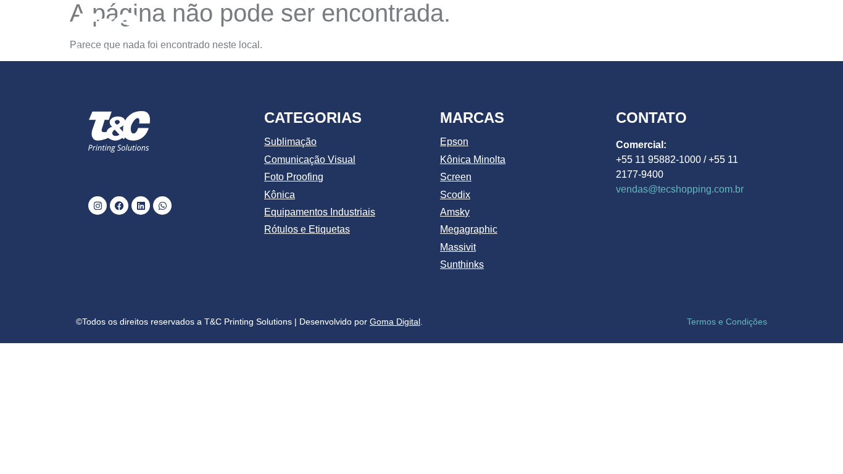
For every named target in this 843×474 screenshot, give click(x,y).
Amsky (455, 212)
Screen (455, 177)
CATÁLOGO (429, 26)
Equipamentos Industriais (319, 212)
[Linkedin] (140, 205)
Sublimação (290, 141)
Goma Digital (395, 321)
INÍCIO (269, 26)
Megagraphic (468, 229)
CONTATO (731, 26)
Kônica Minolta (472, 159)
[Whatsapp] (162, 205)
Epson (454, 141)
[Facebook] (119, 205)
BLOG (669, 26)
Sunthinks (462, 264)
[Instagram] (97, 205)
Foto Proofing (293, 177)
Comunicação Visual (309, 159)
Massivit (458, 247)
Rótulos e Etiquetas (307, 229)
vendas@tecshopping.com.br (680, 189)
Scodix (455, 194)
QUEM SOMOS (343, 26)
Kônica (279, 194)
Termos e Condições (727, 321)
